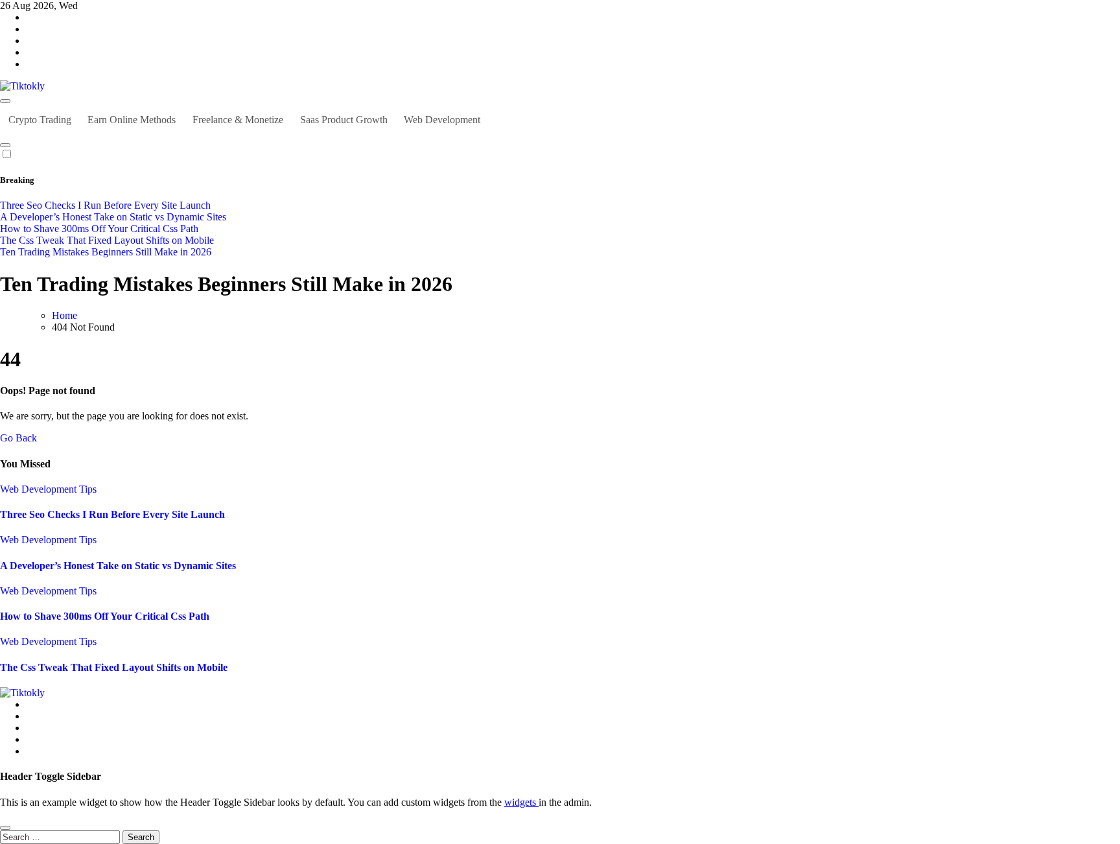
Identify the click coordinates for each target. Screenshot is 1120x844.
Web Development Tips (48, 489)
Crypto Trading (39, 119)
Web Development (442, 119)
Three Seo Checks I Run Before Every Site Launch (112, 514)
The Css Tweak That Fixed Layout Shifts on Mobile (114, 667)
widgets (521, 802)
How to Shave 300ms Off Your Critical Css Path (104, 616)
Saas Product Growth (344, 119)
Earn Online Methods (132, 119)
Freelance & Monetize (237, 119)
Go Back (18, 437)
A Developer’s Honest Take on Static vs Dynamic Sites (118, 565)
